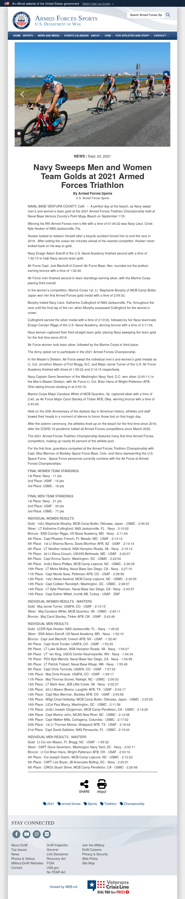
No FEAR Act (56, 872)
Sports (92, 803)
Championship (134, 803)
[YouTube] (26, 834)
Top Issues (19, 849)
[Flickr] (47, 834)
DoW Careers (92, 849)
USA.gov (53, 867)
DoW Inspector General (57, 847)
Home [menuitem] (17, 35)
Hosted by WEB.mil (63, 886)
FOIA (50, 863)
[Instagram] (37, 834)
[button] (98, 3)
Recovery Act (56, 858)
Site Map (88, 863)
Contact (16, 867)
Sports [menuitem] (28, 35)
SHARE (84, 791)
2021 (50, 803)
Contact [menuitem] (160, 35)
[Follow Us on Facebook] (16, 834)
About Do (18, 845)
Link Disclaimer (57, 854)
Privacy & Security (95, 854)
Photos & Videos (23, 858)
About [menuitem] (95, 35)
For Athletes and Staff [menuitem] (132, 35)
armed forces (71, 803)
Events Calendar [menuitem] (76, 35)
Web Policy (90, 858)
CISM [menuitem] (108, 35)
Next (162, 94)
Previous (22, 94)
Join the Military (93, 845)
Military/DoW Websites (27, 863)
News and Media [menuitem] (49, 35)
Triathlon (110, 803)
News (15, 854)
